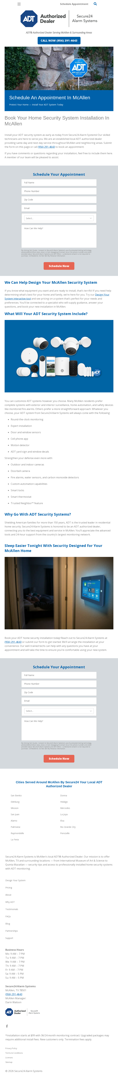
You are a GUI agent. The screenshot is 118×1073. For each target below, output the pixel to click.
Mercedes (65, 808)
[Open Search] (95, 3)
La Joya (64, 814)
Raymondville (17, 833)
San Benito (16, 795)
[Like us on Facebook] (6, 1026)
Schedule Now (59, 266)
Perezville (65, 833)
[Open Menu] (19, 4)
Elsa (62, 820)
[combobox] (26, 218)
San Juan (15, 814)
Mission (14, 808)
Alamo (14, 820)
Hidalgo (64, 801)
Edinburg (15, 801)
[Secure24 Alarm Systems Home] (59, 18)
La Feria (15, 839)
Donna (63, 795)
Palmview (15, 826)
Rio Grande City (68, 826)
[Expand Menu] (32, 28)
